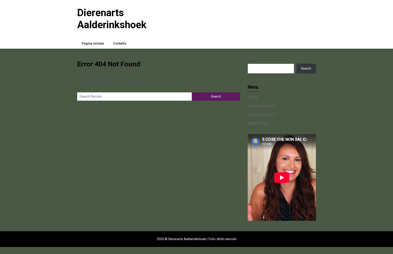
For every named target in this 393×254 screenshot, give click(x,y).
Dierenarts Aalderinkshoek (111, 19)
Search (253, 61)
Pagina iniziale (93, 43)
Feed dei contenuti (261, 106)
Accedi (252, 97)
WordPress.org (258, 123)
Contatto (119, 43)
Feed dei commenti (261, 114)
